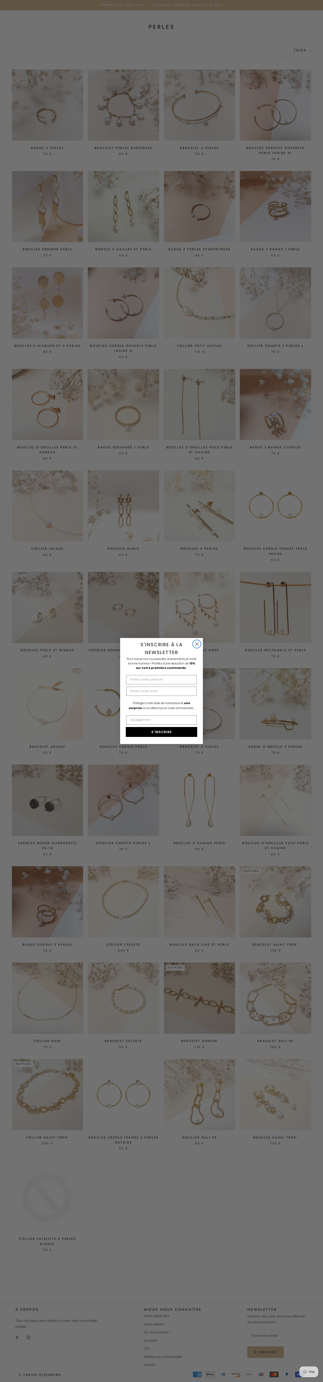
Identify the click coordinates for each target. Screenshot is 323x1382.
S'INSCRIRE (161, 732)
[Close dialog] (197, 644)
